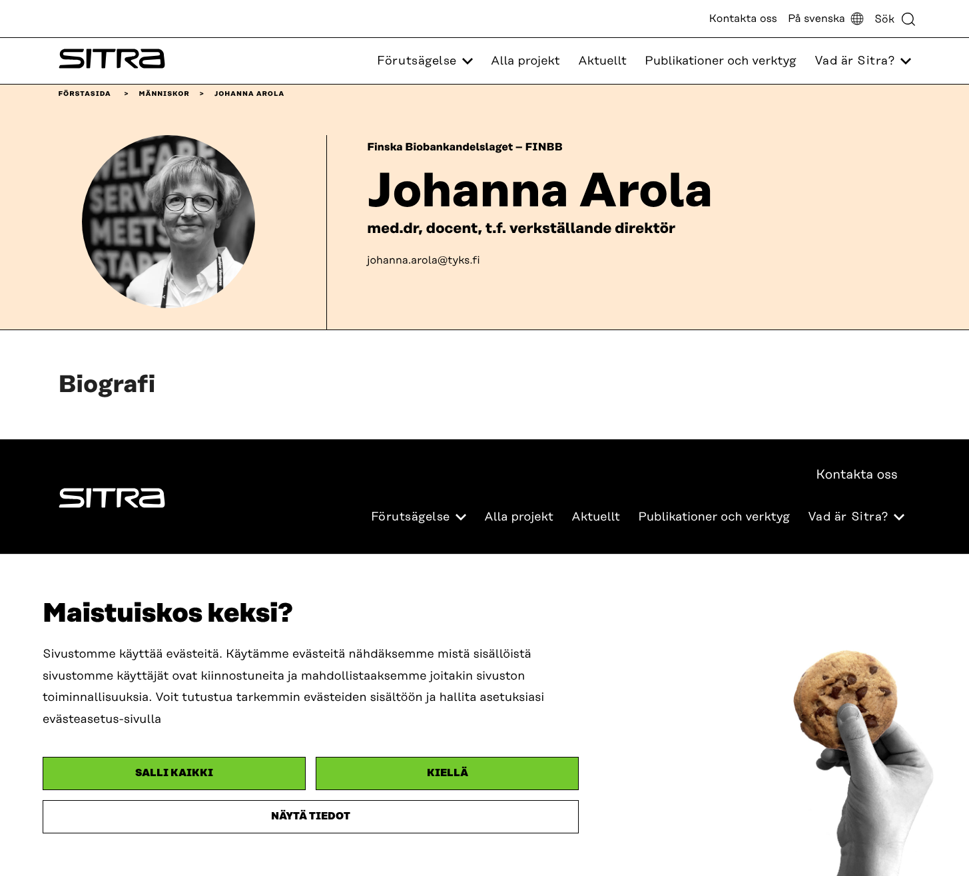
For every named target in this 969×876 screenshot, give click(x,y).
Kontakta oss (743, 19)
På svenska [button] (816, 19)
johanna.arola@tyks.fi (423, 260)
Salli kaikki (174, 773)
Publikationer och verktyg (721, 61)
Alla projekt (525, 61)
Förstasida (85, 94)
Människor (164, 94)
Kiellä (447, 773)
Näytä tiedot (310, 816)
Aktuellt (602, 61)
